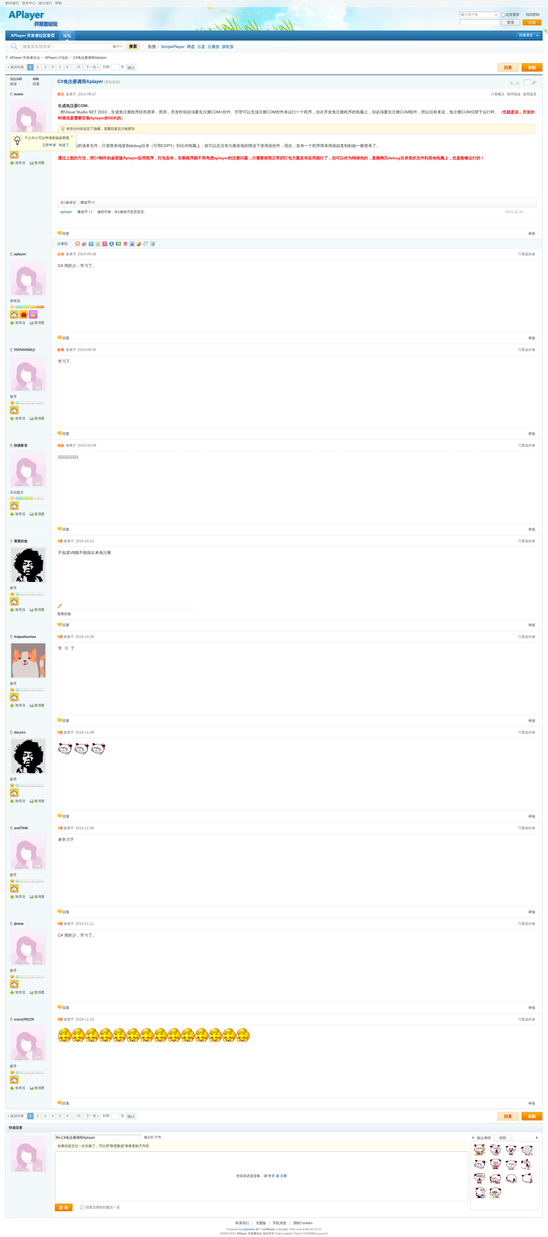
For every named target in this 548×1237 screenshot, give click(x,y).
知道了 (64, 145)
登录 (510, 22)
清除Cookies (303, 1223)
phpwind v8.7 (252, 1229)
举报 (531, 234)
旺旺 (502, 1138)
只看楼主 (498, 94)
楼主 (60, 94)
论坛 (67, 35)
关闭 (72, 136)
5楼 (60, 637)
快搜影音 (21, 445)
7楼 (60, 828)
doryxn (19, 732)
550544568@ (24, 350)
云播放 (213, 46)
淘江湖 (77, 244)
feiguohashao (25, 637)
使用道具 (530, 94)
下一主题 (517, 83)
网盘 (191, 46)
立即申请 (49, 145)
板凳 (60, 350)
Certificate (268, 1229)
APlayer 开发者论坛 (25, 58)
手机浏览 (279, 1223)
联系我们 (242, 1223)
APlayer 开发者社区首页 (33, 35)
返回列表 (17, 67)
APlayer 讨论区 (56, 58)
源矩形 (228, 46)
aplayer (66, 212)
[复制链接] (112, 82)
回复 (508, 67)
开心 (104, 244)
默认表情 (484, 1138)
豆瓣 (118, 244)
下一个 (538, 1138)
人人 (111, 244)
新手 (13, 397)
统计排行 (45, 3)
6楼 (60, 732)
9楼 (60, 1019)
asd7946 (21, 828)
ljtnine (19, 924)
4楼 (60, 541)
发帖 (532, 67)
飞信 (152, 244)
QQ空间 (98, 244)
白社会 (146, 244)
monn (18, 94)
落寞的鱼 (21, 541)
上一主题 (511, 83)
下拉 (496, 15)
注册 (532, 22)
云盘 (201, 46)
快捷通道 (526, 35)
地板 (60, 445)
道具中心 (29, 3)
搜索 (133, 46)
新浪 (84, 244)
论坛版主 (17, 492)
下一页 (91, 67)
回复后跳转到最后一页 (102, 1207)
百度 (132, 244)
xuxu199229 (24, 1019)
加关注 (20, 163)
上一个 (473, 1138)
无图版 (261, 1223)
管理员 (15, 301)
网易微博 (125, 244)
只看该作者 (526, 254)
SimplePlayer (173, 46)
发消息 (39, 163)
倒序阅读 (514, 94)
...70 (77, 67)
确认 (131, 67)
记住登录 (512, 15)
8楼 (60, 924)
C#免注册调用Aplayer (90, 58)
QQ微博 (91, 244)
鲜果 (139, 244)
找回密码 (532, 15)
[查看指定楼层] (534, 82)
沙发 (60, 254)
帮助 (58, 3)
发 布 (63, 1207)
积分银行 (12, 3)
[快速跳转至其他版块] (6, 57)
